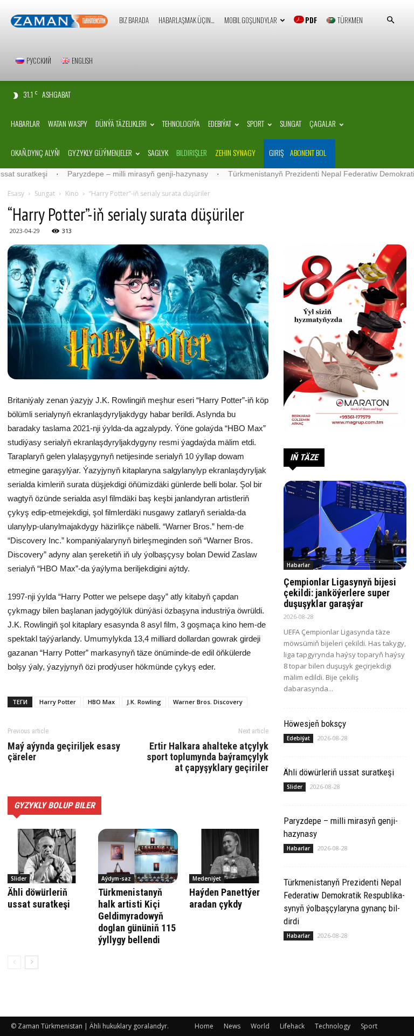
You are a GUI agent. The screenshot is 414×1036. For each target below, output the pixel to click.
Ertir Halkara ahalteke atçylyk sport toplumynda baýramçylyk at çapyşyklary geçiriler (207, 757)
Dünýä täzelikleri (121, 123)
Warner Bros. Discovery (208, 702)
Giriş (276, 152)
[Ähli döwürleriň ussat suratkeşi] (47, 856)
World (260, 1026)
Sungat (290, 123)
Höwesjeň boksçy (315, 723)
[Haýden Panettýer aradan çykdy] (228, 856)
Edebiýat (219, 123)
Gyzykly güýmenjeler (100, 152)
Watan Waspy (67, 123)
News (232, 1026)
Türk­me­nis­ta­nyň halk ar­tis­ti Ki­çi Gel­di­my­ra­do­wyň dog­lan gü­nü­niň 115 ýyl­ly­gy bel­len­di (137, 916)
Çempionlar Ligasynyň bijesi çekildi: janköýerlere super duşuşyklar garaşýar (340, 592)
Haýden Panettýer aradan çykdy (224, 898)
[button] (390, 20)
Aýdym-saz (116, 878)
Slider (18, 878)
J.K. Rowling (144, 702)
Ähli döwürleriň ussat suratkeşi (39, 898)
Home (204, 1026)
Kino (72, 193)
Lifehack (292, 1026)
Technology (332, 1026)
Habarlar (25, 123)
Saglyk (158, 152)
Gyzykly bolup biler (54, 805)
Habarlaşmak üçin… (186, 20)
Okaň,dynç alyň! (35, 152)
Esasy (16, 193)
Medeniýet (206, 878)
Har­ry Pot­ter (57, 702)
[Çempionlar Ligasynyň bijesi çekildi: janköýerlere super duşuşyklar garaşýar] (345, 525)
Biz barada (134, 20)
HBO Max (101, 702)
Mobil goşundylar (250, 20)
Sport (255, 123)
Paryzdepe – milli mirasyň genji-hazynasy (107, 173)
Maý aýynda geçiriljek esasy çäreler (64, 751)
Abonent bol (308, 152)
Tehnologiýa (181, 123)
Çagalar (322, 123)
